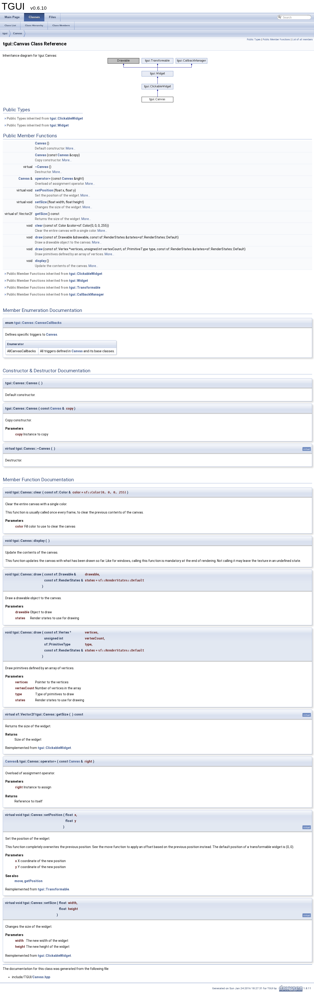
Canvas (17, 33)
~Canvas (41, 167)
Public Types (254, 39)
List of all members (302, 39)
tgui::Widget (59, 125)
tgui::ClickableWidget (66, 118)
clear (39, 225)
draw (39, 237)
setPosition (44, 190)
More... (70, 148)
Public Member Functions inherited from (54, 274)
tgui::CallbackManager (86, 294)
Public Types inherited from (44, 118)
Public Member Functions (276, 39)
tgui (5, 33)
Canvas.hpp (41, 977)
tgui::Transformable (84, 287)
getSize (41, 214)
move (18, 881)
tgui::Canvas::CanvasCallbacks (38, 323)
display (40, 261)
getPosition (33, 881)
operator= (43, 178)
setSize (41, 202)
